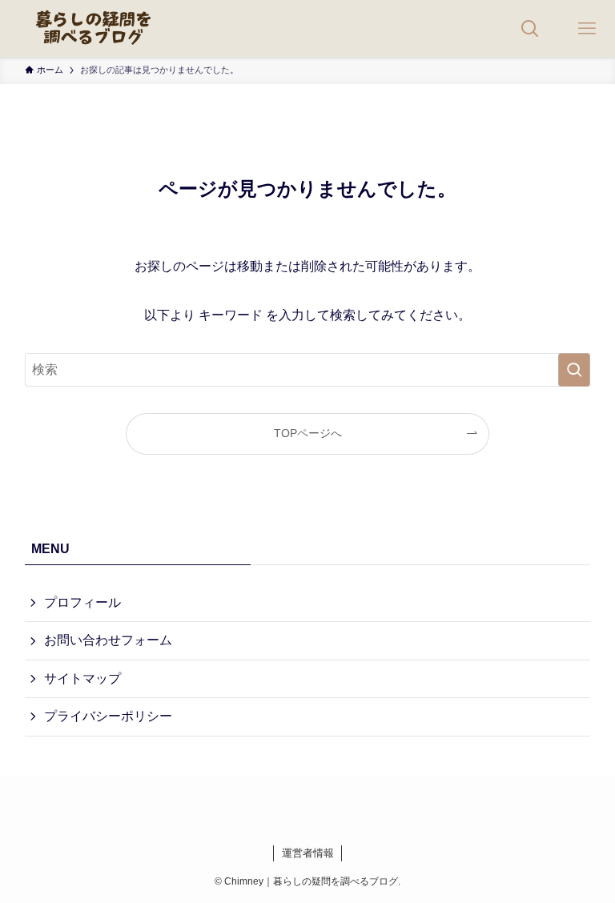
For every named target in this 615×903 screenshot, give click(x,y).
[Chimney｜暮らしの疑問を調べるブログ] (93, 28)
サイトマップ (82, 678)
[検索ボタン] (529, 28)
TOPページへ (308, 433)
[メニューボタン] (586, 28)
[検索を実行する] (574, 370)
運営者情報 (308, 853)
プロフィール (82, 602)
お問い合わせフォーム (108, 640)
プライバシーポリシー (108, 716)
